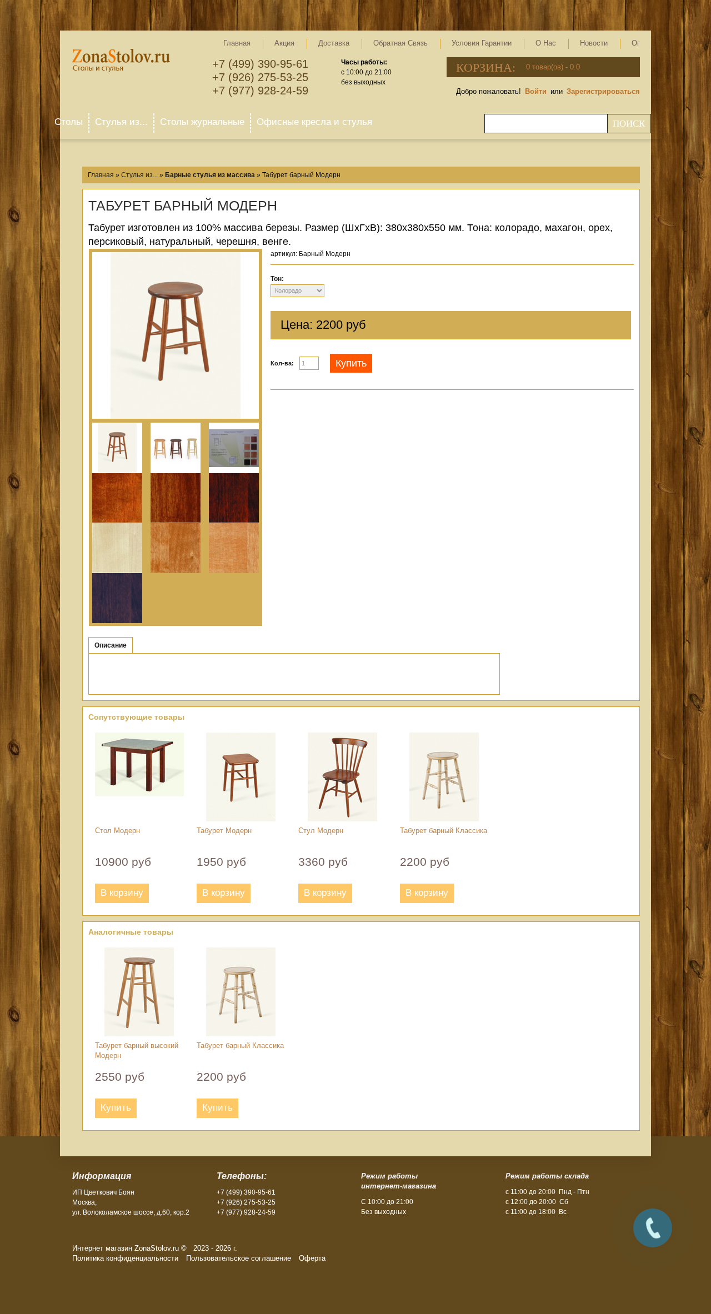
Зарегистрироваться (603, 91)
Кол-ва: (282, 363)
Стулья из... (121, 122)
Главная (237, 43)
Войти (536, 91)
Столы (68, 122)
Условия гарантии (482, 43)
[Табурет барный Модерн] (175, 337)
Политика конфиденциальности (125, 1258)
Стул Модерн (320, 830)
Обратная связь (400, 43)
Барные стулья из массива (210, 175)
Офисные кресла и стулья (314, 122)
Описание (110, 645)
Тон (276, 279)
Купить (351, 363)
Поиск (629, 123)
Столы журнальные (202, 122)
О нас (545, 43)
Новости (594, 43)
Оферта (312, 1258)
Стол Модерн (117, 830)
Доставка (333, 43)
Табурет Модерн (224, 830)
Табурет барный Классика (443, 830)
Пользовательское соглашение (238, 1258)
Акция (284, 43)
